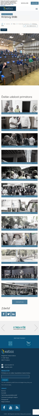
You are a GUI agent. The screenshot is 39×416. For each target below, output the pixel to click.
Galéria (8, 24)
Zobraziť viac (20, 302)
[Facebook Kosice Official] (4, 407)
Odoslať (4, 380)
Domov (3, 391)
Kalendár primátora (23, 24)
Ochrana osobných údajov (9, 397)
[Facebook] (3, 314)
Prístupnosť (4, 399)
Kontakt (3, 393)
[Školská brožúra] (19, 328)
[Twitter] (8, 314)
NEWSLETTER (5, 370)
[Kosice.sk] (8, 8)
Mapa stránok (5, 401)
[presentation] (3, 327)
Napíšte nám (8, 367)
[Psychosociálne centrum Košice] (10, 345)
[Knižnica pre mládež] (29, 345)
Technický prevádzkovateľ (9, 395)
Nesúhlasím (24, 3)
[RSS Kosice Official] (17, 407)
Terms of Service (4, 384)
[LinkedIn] (13, 314)
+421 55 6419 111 (9, 365)
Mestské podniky (19, 338)
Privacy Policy (27, 382)
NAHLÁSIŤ (4, 29)
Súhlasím (34, 3)
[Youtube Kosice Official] (11, 407)
